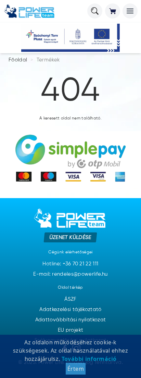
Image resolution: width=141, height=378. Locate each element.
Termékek (48, 59)
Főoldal (18, 59)
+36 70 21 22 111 (81, 263)
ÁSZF (70, 299)
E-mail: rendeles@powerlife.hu (70, 274)
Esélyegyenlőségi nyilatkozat (70, 340)
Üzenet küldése (70, 237)
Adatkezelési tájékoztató (70, 309)
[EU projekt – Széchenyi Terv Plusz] (70, 38)
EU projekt (71, 330)
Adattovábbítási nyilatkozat (70, 319)
